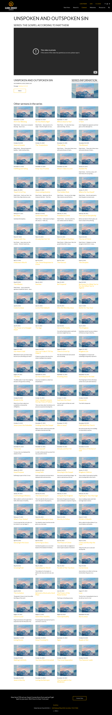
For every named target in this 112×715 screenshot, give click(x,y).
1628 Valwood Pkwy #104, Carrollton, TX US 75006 (65, 708)
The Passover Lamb (86, 660)
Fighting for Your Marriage (88, 496)
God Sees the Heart (64, 400)
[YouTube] (107, 3)
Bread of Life (18, 400)
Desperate (83, 400)
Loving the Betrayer (42, 680)
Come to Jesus (19, 308)
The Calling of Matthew (65, 239)
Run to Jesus (83, 616)
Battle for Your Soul (86, 308)
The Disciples (83, 262)
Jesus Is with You (19, 239)
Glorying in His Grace (21, 542)
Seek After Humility (42, 616)
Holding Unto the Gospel (44, 425)
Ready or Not (83, 640)
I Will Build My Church (87, 425)
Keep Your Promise (42, 169)
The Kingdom (83, 328)
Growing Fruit (19, 568)
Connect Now (79, 698)
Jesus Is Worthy (19, 680)
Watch (19, 90)
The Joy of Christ (85, 239)
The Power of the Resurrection (63, 594)
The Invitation (19, 593)
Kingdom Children (85, 472)
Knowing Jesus (62, 376)
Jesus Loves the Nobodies (23, 425)
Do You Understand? (42, 376)
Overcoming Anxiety (42, 192)
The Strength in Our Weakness (64, 681)
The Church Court (41, 496)
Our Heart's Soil (19, 351)
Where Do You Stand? (86, 192)
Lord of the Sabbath (42, 308)
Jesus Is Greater (19, 145)
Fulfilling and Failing (21, 169)
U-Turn (81, 122)
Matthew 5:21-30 (23, 86)
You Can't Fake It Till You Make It (44, 352)
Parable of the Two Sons (65, 568)
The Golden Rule (63, 192)
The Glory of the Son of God (87, 449)
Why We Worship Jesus (65, 308)
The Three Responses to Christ (44, 263)
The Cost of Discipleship (87, 215)
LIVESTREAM (83, 3)
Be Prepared (61, 284)
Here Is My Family (63, 328)
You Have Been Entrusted (44, 660)
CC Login (98, 3)
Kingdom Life (83, 351)
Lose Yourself (40, 449)
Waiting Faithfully (20, 660)
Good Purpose (19, 472)
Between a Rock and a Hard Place (45, 594)
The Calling (61, 145)
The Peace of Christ (64, 542)
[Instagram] (109, 3)
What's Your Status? (21, 519)
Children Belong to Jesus (44, 519)
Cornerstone (83, 568)
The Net (17, 376)
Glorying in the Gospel (65, 472)
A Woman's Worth (20, 262)
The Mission (18, 284)
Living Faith (39, 472)
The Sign (38, 328)
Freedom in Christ (63, 215)
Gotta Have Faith (41, 215)
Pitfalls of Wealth (85, 519)
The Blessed (83, 145)
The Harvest (61, 262)
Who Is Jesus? (62, 425)
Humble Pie (83, 169)
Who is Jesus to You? (64, 122)
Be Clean (17, 215)
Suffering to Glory (41, 542)
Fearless (38, 284)
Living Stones (18, 640)
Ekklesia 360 (56, 711)
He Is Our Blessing (20, 122)
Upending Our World (42, 568)
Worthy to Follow (63, 519)
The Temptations (41, 145)
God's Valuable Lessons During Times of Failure (43, 401)
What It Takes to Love (65, 169)
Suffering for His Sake (86, 376)
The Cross (17, 449)
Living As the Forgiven (65, 496)
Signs (59, 640)
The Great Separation (65, 660)
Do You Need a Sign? (42, 122)
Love (80, 593)
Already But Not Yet (42, 239)
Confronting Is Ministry (22, 496)
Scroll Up (55, 705)
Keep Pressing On (41, 640)
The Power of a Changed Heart (22, 329)
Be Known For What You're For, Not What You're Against (88, 286)
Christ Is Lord (18, 616)
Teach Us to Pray (20, 192)
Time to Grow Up (63, 351)
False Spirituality (63, 616)
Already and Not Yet (64, 449)
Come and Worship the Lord (87, 543)
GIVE (91, 3)
